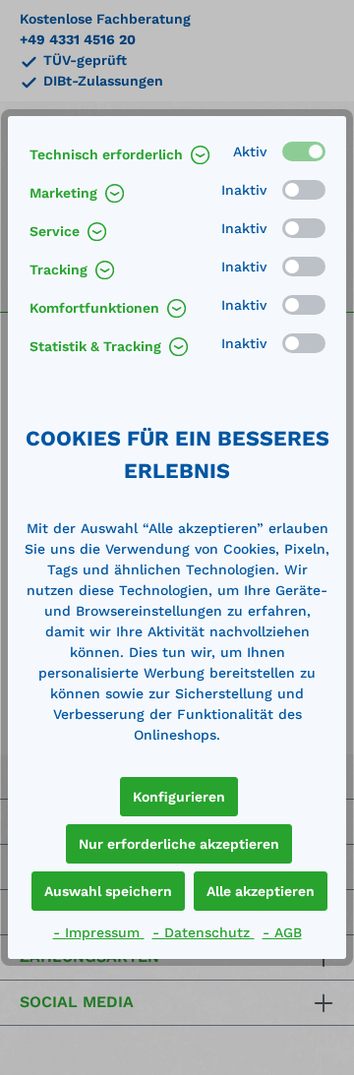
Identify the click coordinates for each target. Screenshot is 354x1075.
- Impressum (99, 932)
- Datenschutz (203, 932)
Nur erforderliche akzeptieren (179, 844)
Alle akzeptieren (260, 891)
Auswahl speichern (108, 891)
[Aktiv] (303, 151)
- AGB (282, 932)
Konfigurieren (179, 797)
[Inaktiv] (303, 190)
